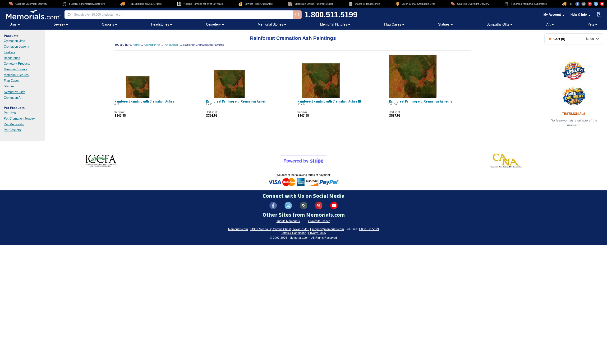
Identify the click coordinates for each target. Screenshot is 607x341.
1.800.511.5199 (330, 14)
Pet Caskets (12, 130)
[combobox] (178, 14)
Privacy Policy (317, 233)
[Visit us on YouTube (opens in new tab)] (602, 4)
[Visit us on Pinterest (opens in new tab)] (590, 4)
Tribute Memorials (288, 221)
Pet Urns (10, 113)
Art (548, 24)
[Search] (297, 14)
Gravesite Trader (319, 221)
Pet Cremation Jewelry (19, 118)
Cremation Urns (14, 41)
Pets (591, 24)
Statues (444, 24)
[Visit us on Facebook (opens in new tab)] (577, 4)
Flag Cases (392, 24)
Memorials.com (238, 229)
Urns (13, 24)
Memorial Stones (270, 24)
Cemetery (213, 24)
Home (136, 44)
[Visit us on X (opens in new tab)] (596, 4)
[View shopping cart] (599, 15)
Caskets (108, 24)
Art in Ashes (172, 44)
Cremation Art (13, 97)
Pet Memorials (14, 124)
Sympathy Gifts (498, 24)
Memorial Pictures (333, 24)
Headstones (160, 24)
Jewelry (59, 24)
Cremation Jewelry (16, 46)
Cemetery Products (17, 63)
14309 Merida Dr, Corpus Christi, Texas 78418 (279, 229)
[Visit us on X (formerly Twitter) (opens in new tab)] (288, 205)
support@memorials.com (328, 229)
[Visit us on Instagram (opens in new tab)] (583, 4)
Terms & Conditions (293, 233)
